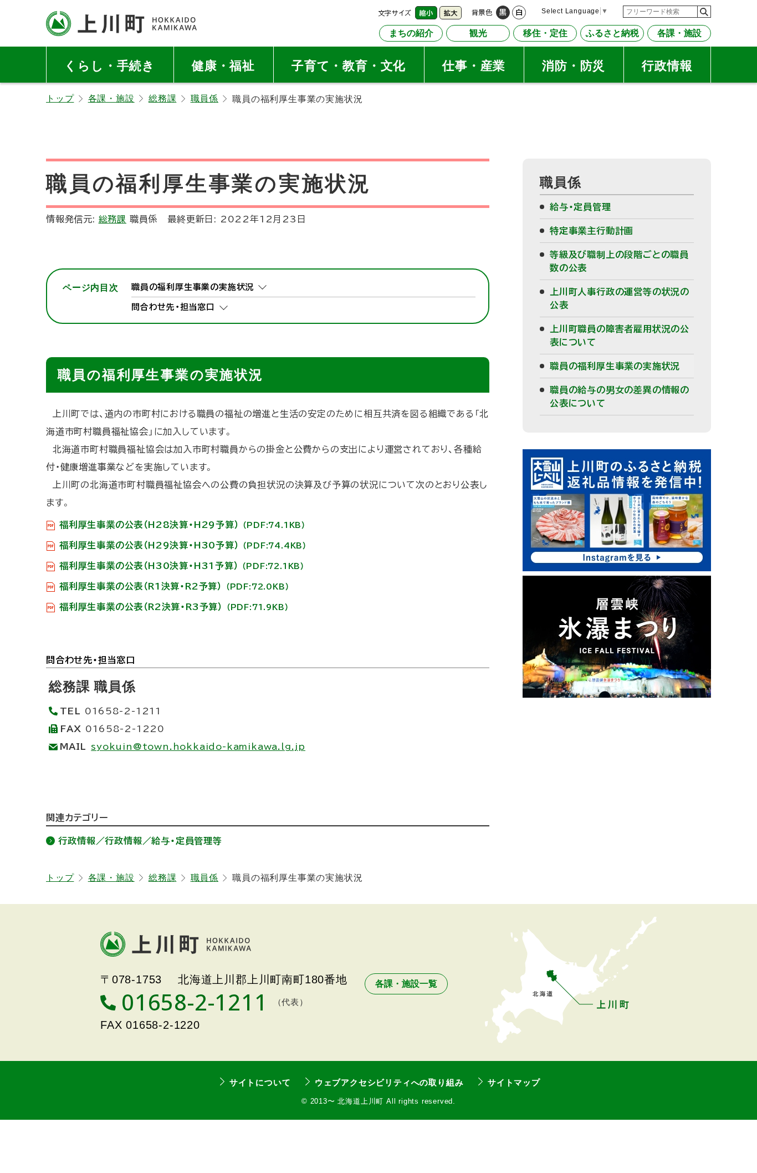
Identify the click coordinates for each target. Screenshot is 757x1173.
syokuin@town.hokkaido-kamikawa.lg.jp (198, 746)
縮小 (426, 12)
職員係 (204, 98)
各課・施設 (111, 98)
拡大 (450, 12)
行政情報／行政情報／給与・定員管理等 (140, 840)
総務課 (162, 98)
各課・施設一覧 (406, 983)
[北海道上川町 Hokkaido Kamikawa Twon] (121, 23)
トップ (60, 98)
